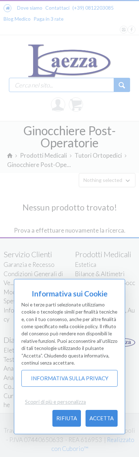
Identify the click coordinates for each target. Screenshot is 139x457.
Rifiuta (66, 418)
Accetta (101, 418)
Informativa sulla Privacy (69, 378)
